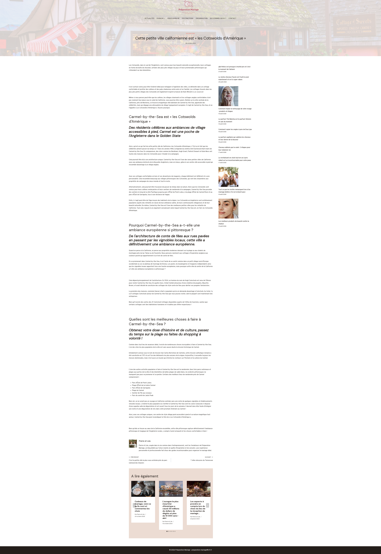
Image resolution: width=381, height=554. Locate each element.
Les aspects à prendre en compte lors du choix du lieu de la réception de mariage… (197, 507)
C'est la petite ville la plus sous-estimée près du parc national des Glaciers (148, 460)
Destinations (187, 18)
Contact (232, 18)
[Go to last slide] (134, 505)
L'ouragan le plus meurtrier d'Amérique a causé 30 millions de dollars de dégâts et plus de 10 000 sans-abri (171, 509)
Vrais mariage (173, 18)
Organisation (202, 18)
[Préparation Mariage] (188, 7)
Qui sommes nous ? (218, 18)
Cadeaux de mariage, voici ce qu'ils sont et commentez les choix (143, 506)
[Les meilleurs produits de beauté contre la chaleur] (235, 209)
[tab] (166, 531)
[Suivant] (207, 505)
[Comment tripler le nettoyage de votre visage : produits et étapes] (235, 96)
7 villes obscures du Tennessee (202, 459)
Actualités (149, 18)
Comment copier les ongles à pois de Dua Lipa (235, 130)
